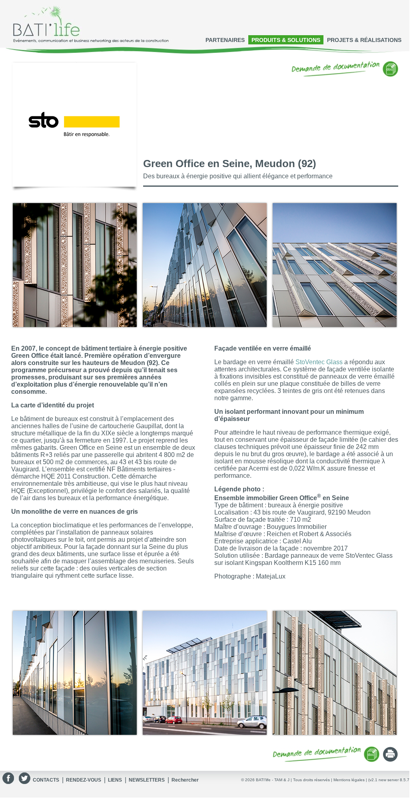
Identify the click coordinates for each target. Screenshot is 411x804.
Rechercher (185, 780)
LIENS (115, 780)
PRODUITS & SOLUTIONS (285, 40)
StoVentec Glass (319, 362)
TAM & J (281, 780)
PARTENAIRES (225, 40)
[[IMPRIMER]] (390, 759)
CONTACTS (46, 780)
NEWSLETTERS (147, 780)
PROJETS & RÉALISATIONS (364, 40)
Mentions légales (349, 780)
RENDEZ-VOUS (83, 780)
